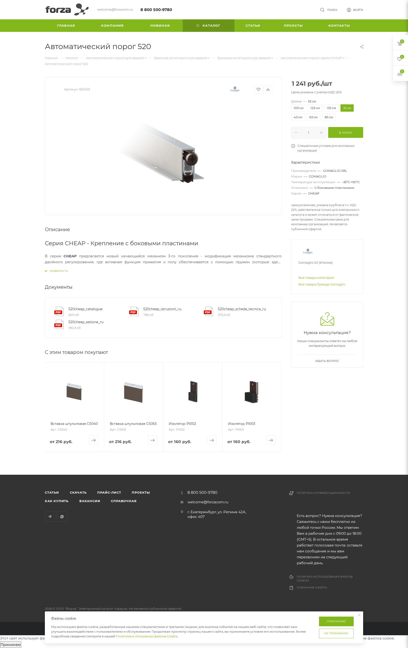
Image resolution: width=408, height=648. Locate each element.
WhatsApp (62, 517)
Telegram (50, 517)
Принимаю (10, 644)
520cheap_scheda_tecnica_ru (242, 309)
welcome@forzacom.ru (207, 502)
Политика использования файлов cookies (325, 578)
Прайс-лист (109, 492)
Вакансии (89, 501)
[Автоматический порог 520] (163, 152)
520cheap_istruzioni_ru (162, 309)
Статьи (52, 492)
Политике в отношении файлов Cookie (147, 636)
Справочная (123, 501)
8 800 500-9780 (156, 10)
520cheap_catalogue (85, 309)
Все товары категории (316, 278)
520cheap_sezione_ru (85, 322)
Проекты (141, 492)
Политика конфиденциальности (323, 493)
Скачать (78, 492)
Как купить (56, 501)
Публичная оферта (312, 587)
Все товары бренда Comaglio (321, 284)
